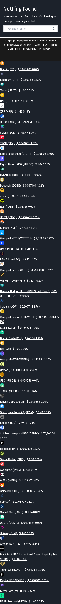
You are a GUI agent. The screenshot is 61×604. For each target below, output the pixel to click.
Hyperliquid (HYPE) (21, 175)
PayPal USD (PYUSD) (24, 580)
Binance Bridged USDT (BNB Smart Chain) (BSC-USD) (28, 294)
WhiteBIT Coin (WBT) (22, 280)
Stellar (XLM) (19, 327)
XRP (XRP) (15, 111)
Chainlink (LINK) (19, 249)
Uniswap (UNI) (17, 533)
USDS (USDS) (20, 217)
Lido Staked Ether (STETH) (27, 153)
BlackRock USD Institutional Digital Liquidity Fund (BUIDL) (29, 557)
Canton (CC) (18, 370)
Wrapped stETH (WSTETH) (27, 238)
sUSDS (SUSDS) (18, 391)
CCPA (37, 45)
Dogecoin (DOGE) (22, 185)
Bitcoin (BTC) (19, 69)
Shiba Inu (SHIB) (21, 491)
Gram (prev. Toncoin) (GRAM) (25, 412)
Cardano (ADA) (20, 306)
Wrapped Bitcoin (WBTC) (26, 270)
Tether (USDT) (17, 90)
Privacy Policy (29, 49)
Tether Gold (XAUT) (22, 569)
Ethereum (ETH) (20, 79)
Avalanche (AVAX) (19, 470)
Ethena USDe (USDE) (24, 401)
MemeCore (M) (17, 591)
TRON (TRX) (19, 143)
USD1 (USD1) (19, 380)
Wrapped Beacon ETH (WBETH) (29, 317)
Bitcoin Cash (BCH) (21, 338)
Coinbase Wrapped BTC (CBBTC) (27, 436)
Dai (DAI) (14, 349)
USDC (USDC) (20, 122)
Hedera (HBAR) (20, 448)
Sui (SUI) (17, 501)
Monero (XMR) (19, 227)
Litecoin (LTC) (17, 422)
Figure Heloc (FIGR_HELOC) (25, 164)
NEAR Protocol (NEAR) (22, 601)
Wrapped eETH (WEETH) (25, 359)
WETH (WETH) (19, 480)
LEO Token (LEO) (18, 259)
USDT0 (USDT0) (21, 522)
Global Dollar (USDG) (21, 459)
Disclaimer (44, 49)
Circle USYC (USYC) (20, 512)
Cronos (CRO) (19, 544)
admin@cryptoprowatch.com (17, 45)
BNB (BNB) (16, 101)
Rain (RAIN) (17, 206)
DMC (45, 45)
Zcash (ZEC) (17, 196)
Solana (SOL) (18, 132)
